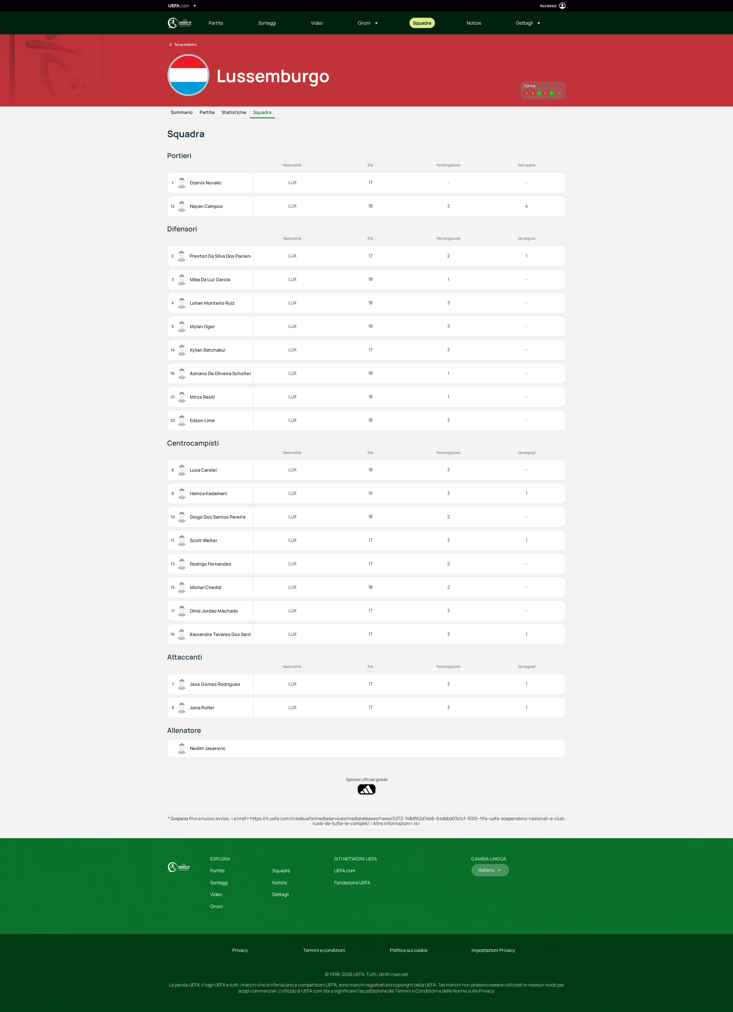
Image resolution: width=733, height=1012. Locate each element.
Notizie (279, 882)
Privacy (240, 950)
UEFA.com (344, 870)
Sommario (182, 112)
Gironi (216, 906)
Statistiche (234, 112)
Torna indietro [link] (185, 44)
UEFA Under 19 (179, 22)
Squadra (262, 112)
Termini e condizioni (324, 950)
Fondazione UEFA (352, 882)
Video (216, 894)
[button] (367, 22)
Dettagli (280, 894)
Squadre (281, 870)
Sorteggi (219, 882)
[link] (216, 22)
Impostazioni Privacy (493, 950)
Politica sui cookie (408, 950)
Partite (207, 112)
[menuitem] (226, 22)
